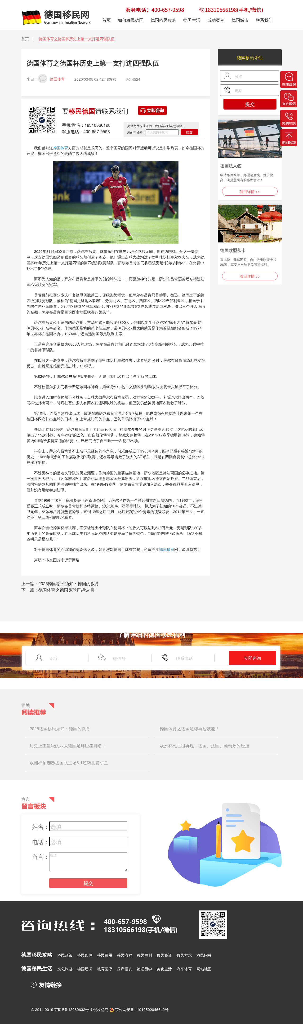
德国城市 (240, 20)
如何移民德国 (130, 20)
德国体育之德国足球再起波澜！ (68, 590)
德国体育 (60, 147)
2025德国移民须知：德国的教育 (68, 583)
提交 (189, 132)
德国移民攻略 (163, 20)
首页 (25, 38)
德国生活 (191, 20)
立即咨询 (252, 658)
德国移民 (166, 549)
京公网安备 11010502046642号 (142, 1009)
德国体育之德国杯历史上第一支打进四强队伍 (77, 38)
